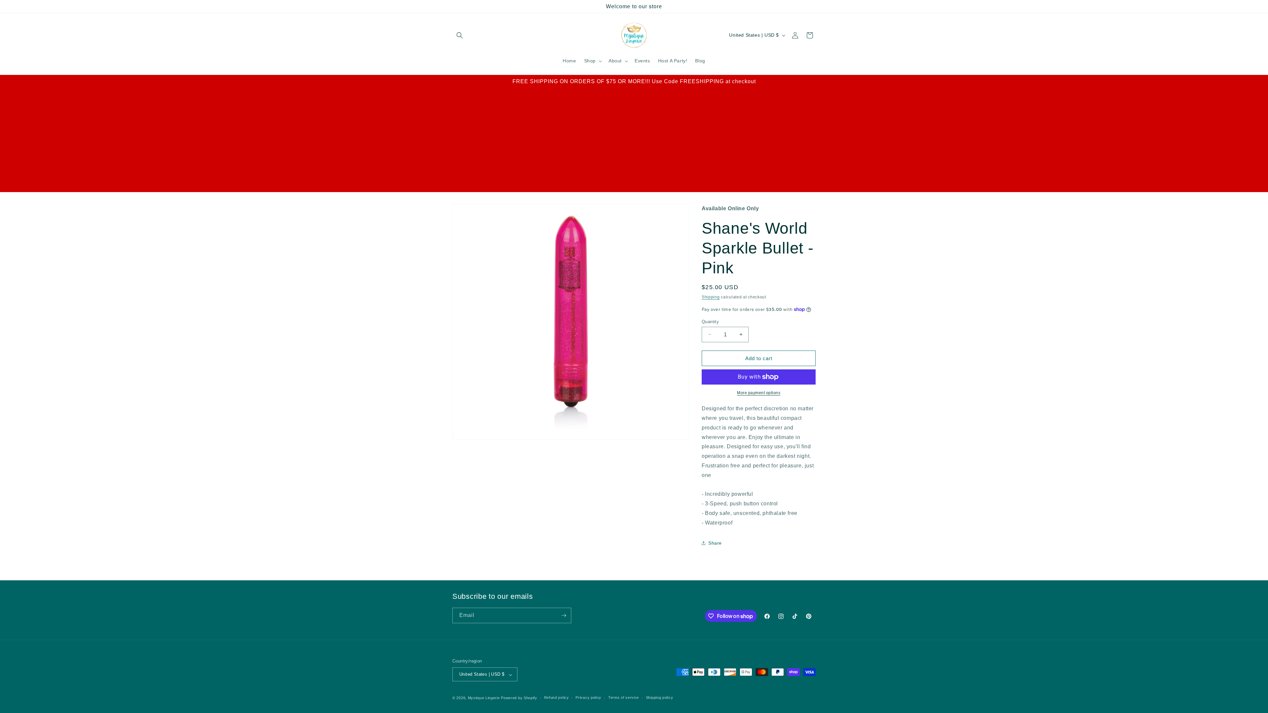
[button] (459, 35)
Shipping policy (659, 697)
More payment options (758, 392)
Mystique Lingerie (484, 698)
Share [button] (715, 543)
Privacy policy (588, 697)
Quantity (710, 321)
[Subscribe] (563, 615)
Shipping (711, 297)
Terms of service (623, 697)
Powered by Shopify (519, 698)
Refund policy (556, 697)
